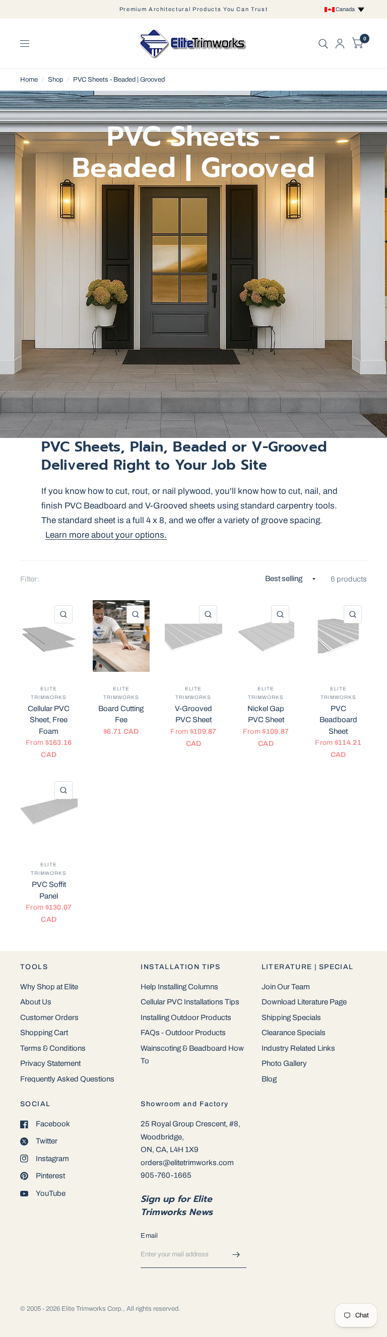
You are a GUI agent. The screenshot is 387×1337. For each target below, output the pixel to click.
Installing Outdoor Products (186, 1017)
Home (29, 79)
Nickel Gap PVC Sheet (265, 714)
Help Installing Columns (179, 987)
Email (149, 1235)
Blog (269, 1079)
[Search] (323, 44)
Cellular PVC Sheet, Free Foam (49, 720)
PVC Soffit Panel (49, 890)
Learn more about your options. (106, 535)
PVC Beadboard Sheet (338, 720)
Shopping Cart (44, 1033)
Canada (346, 9)
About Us (35, 1002)
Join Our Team (286, 987)
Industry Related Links (298, 1048)
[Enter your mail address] (236, 1255)
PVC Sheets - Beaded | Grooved (119, 79)
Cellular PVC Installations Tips (190, 1002)
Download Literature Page (304, 1002)
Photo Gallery (284, 1063)
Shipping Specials (291, 1017)
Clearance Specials (294, 1033)
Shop (55, 79)
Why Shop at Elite (49, 987)
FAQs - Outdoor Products (183, 1033)
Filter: (29, 579)
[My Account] (340, 44)
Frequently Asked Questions (67, 1079)
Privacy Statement (50, 1063)
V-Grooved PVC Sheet (193, 714)
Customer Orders (49, 1017)
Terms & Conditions (53, 1048)
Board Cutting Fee (121, 714)
